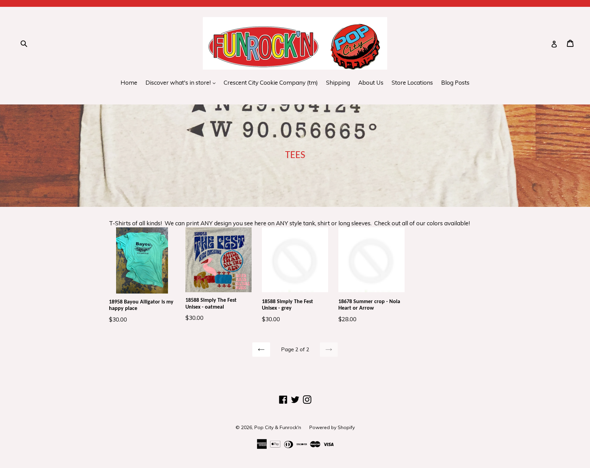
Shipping (338, 82)
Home (129, 82)
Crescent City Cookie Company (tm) (271, 82)
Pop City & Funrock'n (277, 427)
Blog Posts (455, 82)
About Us (370, 82)
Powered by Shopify (332, 427)
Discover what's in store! (182, 82)
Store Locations (412, 82)
